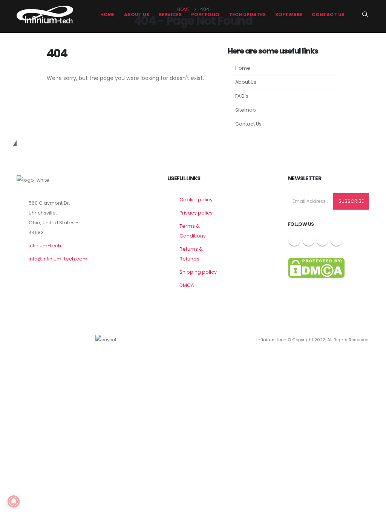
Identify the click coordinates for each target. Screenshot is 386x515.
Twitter (308, 240)
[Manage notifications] (14, 501)
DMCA (186, 285)
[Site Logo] (45, 14)
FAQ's (241, 96)
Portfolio (205, 14)
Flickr (336, 240)
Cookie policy (196, 199)
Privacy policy (196, 213)
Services (170, 14)
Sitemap (245, 110)
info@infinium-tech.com (58, 259)
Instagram (322, 240)
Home (107, 14)
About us (136, 14)
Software (288, 14)
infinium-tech (45, 245)
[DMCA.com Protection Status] (316, 267)
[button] (365, 15)
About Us (245, 82)
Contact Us (328, 14)
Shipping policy (198, 272)
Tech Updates (247, 14)
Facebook (294, 240)
